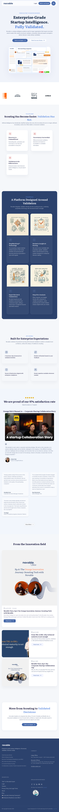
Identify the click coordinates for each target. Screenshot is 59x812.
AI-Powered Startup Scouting (8, 763)
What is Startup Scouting (7, 757)
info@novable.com (36, 766)
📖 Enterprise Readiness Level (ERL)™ (11, 797)
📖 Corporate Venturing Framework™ (11, 795)
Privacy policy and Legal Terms (10, 788)
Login (35, 3)
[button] (53, 3)
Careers (4, 786)
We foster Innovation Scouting (9, 761)
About (3, 790)
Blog (3, 793)
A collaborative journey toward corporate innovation (14, 765)
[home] (8, 3)
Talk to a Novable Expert (8, 781)
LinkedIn (45, 787)
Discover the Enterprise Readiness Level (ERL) (12, 759)
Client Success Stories (7, 755)
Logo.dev (55, 808)
